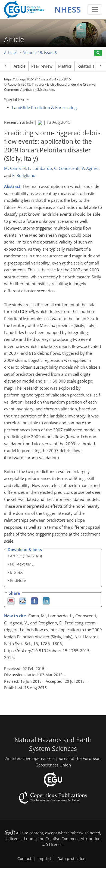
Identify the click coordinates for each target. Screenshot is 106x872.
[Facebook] (34, 600)
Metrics (65, 66)
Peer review (41, 66)
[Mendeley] (11, 600)
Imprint (44, 858)
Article (20, 66)
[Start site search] (98, 53)
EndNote (18, 580)
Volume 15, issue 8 (40, 52)
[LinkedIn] (46, 600)
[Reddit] (22, 600)
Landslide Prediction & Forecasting (44, 107)
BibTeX (16, 572)
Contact (24, 858)
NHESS (67, 9)
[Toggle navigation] (95, 9)
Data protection (71, 858)
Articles (11, 52)
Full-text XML (21, 564)
